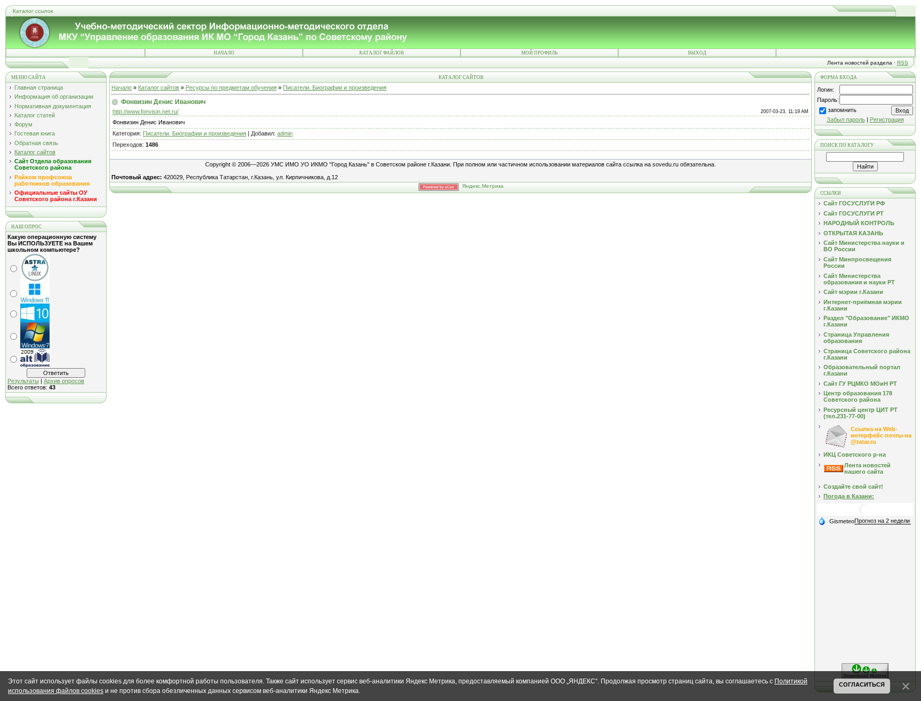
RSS (902, 63)
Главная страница (38, 87)
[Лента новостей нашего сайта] (833, 470)
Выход (697, 52)
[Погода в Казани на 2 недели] (882, 520)
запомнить (842, 110)
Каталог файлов (381, 52)
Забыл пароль (846, 119)
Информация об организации (53, 96)
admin (285, 133)
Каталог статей (34, 115)
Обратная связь (36, 143)
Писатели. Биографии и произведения (334, 87)
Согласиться (862, 684)
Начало (224, 52)
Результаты (23, 381)
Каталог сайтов (34, 152)
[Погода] (836, 520)
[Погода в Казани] (865, 513)
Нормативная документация (52, 106)
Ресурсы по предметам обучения (231, 87)
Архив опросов (64, 381)
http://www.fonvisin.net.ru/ (145, 111)
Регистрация (887, 119)
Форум (23, 124)
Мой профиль (539, 52)
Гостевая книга (34, 133)
